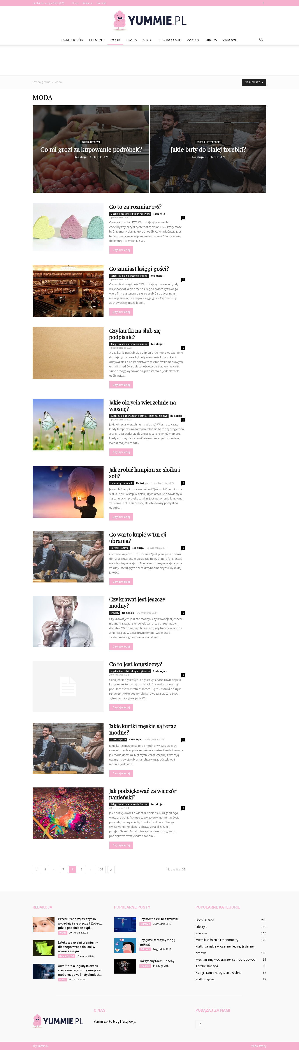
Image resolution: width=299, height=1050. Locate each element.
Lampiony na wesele (122, 483)
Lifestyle (96, 40)
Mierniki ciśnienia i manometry (216, 940)
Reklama (88, 3)
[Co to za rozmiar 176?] (68, 227)
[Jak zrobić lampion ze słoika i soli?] (68, 492)
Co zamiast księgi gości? (139, 268)
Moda (115, 40)
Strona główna (41, 82)
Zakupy (193, 40)
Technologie (170, 40)
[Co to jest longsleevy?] (68, 686)
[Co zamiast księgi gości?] (68, 291)
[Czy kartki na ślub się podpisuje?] (68, 353)
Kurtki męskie (118, 739)
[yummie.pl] (149, 21)
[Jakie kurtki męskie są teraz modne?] (68, 748)
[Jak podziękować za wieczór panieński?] (68, 813)
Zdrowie (230, 40)
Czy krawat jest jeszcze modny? (137, 602)
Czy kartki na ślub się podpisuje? (135, 333)
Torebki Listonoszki (208, 142)
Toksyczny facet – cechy (156, 961)
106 (100, 869)
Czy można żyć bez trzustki (158, 919)
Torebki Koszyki (91, 142)
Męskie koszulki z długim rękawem (130, 213)
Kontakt (101, 3)
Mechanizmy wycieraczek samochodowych (226, 959)
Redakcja (80, 157)
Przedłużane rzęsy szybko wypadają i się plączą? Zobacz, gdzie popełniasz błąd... (80, 923)
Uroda (211, 40)
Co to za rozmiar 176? (135, 206)
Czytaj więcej (121, 250)
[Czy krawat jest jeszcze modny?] (68, 621)
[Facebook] (263, 3)
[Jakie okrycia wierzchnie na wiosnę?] (68, 424)
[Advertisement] (149, 60)
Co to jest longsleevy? (135, 663)
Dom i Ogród (72, 40)
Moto (148, 40)
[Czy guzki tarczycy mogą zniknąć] (125, 945)
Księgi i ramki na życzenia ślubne (129, 275)
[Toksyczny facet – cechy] (125, 966)
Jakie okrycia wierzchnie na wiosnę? (142, 405)
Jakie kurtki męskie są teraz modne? (142, 729)
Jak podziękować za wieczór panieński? (142, 794)
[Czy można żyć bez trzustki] (125, 924)
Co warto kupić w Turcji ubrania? (137, 537)
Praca (131, 40)
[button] (261, 40)
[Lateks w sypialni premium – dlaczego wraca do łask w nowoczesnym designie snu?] (44, 948)
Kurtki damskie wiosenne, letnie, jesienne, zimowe (139, 415)
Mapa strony (258, 1046)
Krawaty (115, 612)
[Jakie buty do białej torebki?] (208, 152)
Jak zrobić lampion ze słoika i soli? (144, 472)
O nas (75, 3)
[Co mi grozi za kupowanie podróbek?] (91, 152)
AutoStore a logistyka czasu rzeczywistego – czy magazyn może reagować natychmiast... (80, 970)
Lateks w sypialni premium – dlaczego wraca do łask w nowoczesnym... (78, 947)
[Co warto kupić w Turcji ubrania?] (68, 556)
